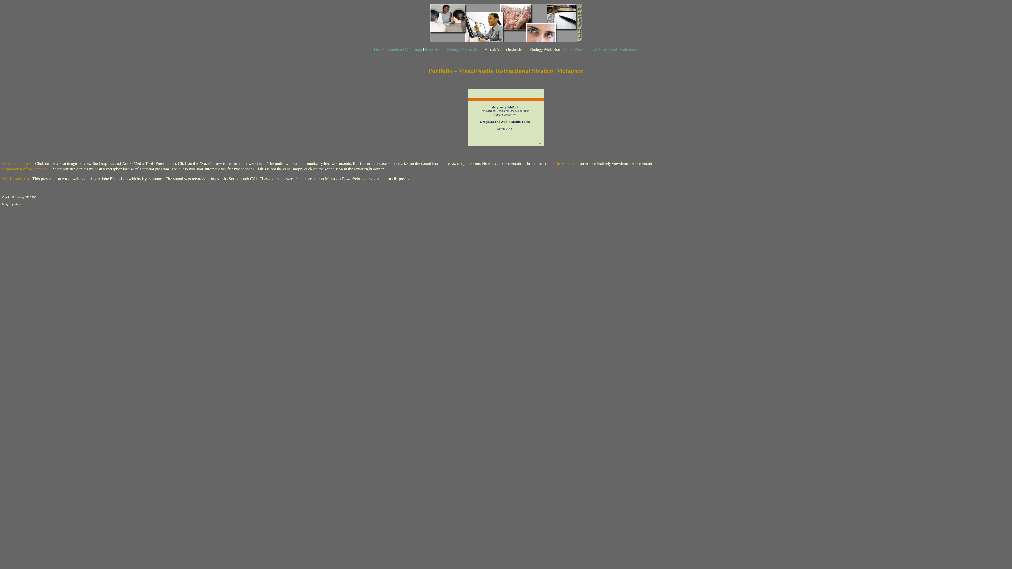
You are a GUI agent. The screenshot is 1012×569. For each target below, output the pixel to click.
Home (379, 49)
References (629, 49)
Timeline (395, 49)
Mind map (413, 49)
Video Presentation (579, 49)
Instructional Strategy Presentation (453, 49)
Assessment (607, 49)
